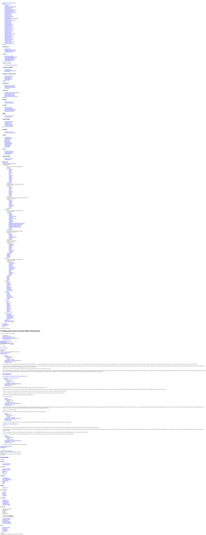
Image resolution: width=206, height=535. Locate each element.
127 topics (8, 382)
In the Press (4, 494)
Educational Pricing (10, 94)
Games (9, 141)
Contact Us (7, 319)
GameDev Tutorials (6, 501)
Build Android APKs (12, 57)
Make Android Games (18, 225)
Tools (8, 146)
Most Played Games (12, 109)
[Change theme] (10, 321)
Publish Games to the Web (18, 224)
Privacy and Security (12, 87)
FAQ (8, 88)
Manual (9, 69)
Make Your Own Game (7, 469)
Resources (4, 44)
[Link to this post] (7, 361)
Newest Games (10, 108)
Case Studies (5, 473)
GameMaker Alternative (7, 468)
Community (5, 97)
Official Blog (11, 115)
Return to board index (8, 450)
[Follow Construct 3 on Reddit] (8, 121)
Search (4, 326)
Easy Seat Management (7, 478)
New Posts (9, 116)
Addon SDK (10, 51)
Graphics (9, 142)
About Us (4, 491)
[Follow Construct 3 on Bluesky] (8, 124)
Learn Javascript (5, 480)
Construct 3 (15, 166)
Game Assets (5, 499)
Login (7, 161)
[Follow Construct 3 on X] (7, 123)
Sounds (11, 143)
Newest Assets (11, 151)
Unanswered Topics (6, 324)
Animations (10, 138)
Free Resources (12, 86)
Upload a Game (11, 111)
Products (4, 3)
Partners (4, 481)
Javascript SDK (10, 78)
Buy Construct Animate (11, 132)
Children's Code (5, 529)
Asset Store (7, 280)
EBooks (8, 139)
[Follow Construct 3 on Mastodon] (9, 126)
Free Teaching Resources (7, 479)
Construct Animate (15, 184)
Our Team (4, 492)
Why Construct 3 (5, 477)
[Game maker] (9, 163)
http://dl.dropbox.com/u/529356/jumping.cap (10, 423)
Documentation (5, 471)
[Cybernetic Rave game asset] (0, 348)
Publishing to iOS (11, 58)
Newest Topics (11, 102)
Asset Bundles (10, 158)
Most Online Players (11, 110)
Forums (6, 291)
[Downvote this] (16, 360)
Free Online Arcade (6, 503)
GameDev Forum (6, 500)
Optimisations (12, 59)
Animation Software (6, 464)
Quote (10, 362)
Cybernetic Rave (3, 349)
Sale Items (9, 159)
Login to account (10, 320)
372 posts (12, 359)
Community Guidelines (6, 504)
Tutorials (8, 71)
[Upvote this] (8, 360)
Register (4, 161)
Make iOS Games (17, 226)
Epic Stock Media (3, 353)
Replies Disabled (8, 446)
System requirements (12, 49)
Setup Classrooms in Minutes (14, 92)
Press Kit (4, 493)
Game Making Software (7, 463)
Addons (9, 137)
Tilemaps (8, 145)
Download (11, 76)
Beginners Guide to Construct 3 (19, 223)
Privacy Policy (5, 528)
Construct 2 (12, 240)
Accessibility (5, 530)
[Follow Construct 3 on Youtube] (8, 122)
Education (4, 80)
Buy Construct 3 (10, 131)
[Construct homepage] (9, 2)
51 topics (8, 359)
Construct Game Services (17, 197)
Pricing (4, 470)
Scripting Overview (11, 50)
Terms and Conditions (6, 527)
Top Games (10, 107)
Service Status (5, 531)
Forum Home (10, 101)
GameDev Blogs (5, 502)
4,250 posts (13, 382)
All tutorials (9, 60)
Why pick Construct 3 (12, 85)
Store (3, 127)
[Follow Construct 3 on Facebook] (9, 125)
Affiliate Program (5, 487)
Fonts (8, 140)
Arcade (6, 300)
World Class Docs (11, 93)
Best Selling (10, 152)
